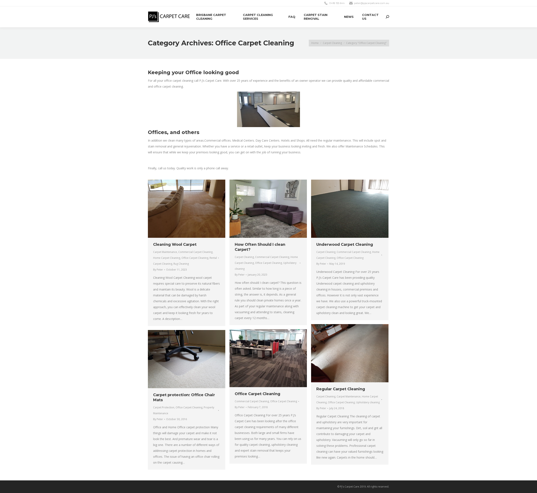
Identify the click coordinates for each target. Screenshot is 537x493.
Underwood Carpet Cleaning (344, 244)
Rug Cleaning (181, 264)
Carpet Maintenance (165, 252)
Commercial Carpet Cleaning (195, 252)
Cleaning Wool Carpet (175, 244)
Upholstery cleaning (368, 402)
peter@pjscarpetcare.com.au (371, 3)
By (158, 269)
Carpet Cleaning (244, 257)
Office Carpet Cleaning (194, 258)
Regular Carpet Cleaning (340, 389)
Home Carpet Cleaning (166, 258)
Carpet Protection (163, 407)
